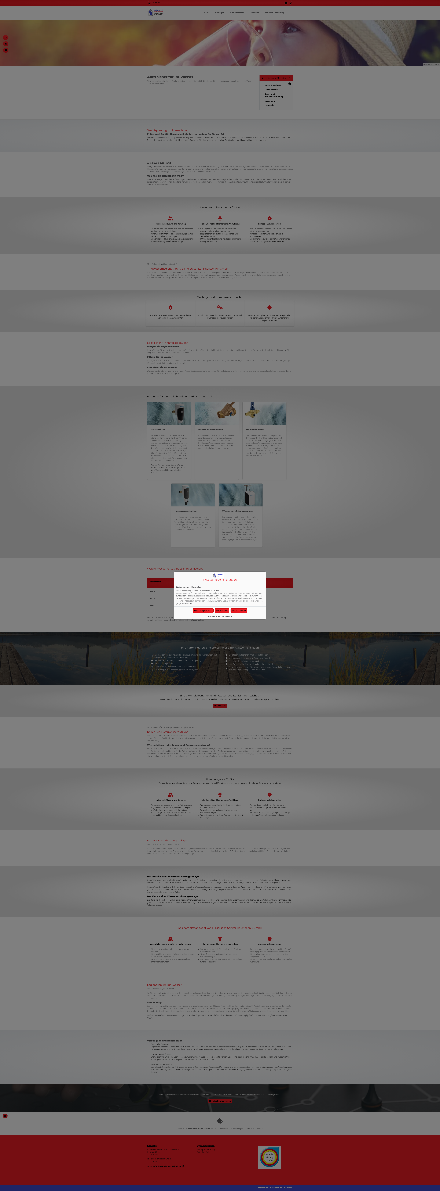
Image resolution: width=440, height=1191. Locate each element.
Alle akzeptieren (239, 610)
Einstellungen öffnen (203, 610)
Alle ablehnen (222, 610)
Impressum (226, 616)
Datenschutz (214, 616)
